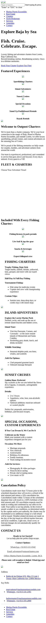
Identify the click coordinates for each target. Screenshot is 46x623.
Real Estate (10, 14)
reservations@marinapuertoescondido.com (23, 589)
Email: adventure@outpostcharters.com (23, 551)
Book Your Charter (8, 66)
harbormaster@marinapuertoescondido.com (23, 598)
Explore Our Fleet (24, 66)
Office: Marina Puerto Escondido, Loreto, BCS (23, 556)
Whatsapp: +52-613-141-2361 (19, 592)
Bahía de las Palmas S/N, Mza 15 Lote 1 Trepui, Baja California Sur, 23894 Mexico (23, 577)
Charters (9, 16)
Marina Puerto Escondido (16, 12)
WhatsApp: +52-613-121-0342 (23, 547)
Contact (9, 25)
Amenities (10, 23)
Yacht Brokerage (13, 19)
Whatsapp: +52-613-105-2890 (19, 601)
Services (9, 21)
